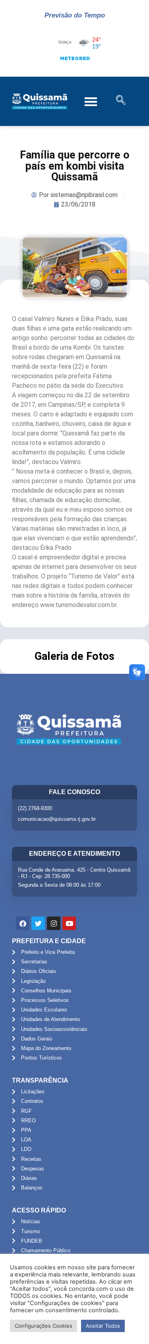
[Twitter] (38, 923)
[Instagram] (53, 923)
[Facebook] (22, 923)
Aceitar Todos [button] (103, 1326)
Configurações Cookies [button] (43, 1326)
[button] (91, 101)
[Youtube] (69, 923)
